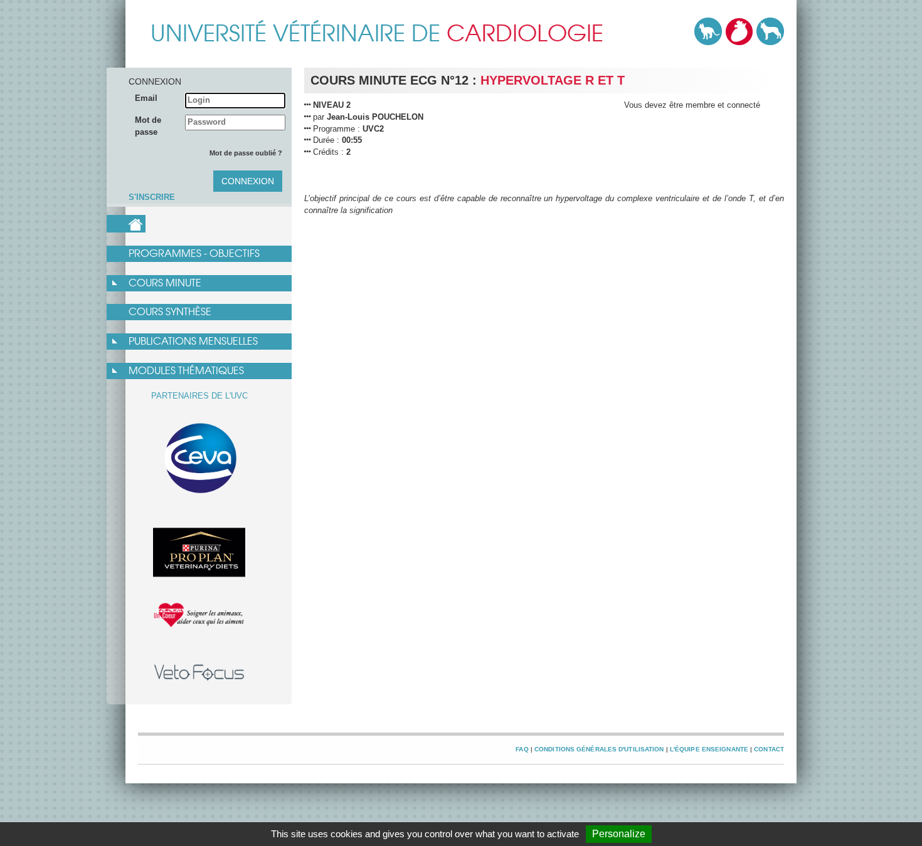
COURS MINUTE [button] (165, 283)
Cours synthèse (170, 312)
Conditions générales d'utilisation (599, 749)
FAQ (522, 749)
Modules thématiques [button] (186, 371)
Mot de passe (148, 126)
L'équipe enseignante (709, 749)
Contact (769, 749)
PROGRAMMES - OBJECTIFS (194, 253)
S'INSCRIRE (152, 197)
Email (146, 98)
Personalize (618, 833)
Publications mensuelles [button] (193, 341)
